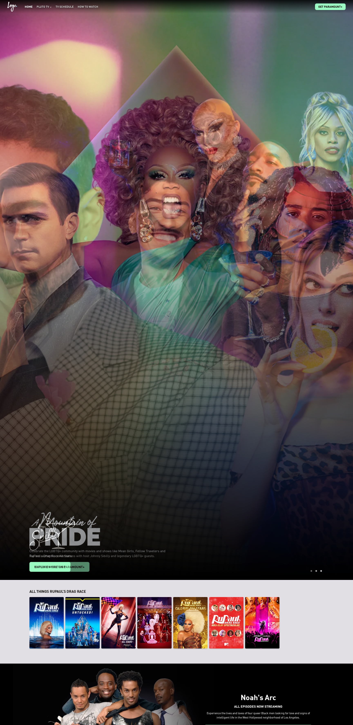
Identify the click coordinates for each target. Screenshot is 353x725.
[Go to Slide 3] (321, 571)
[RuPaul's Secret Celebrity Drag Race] (262, 622)
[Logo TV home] (12, 7)
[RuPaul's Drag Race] (46, 622)
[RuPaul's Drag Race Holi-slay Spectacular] (226, 622)
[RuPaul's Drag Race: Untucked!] (82, 622)
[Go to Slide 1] (311, 571)
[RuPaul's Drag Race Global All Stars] (190, 622)
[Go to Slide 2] (316, 571)
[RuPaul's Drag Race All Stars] (118, 622)
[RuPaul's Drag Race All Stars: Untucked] (154, 622)
